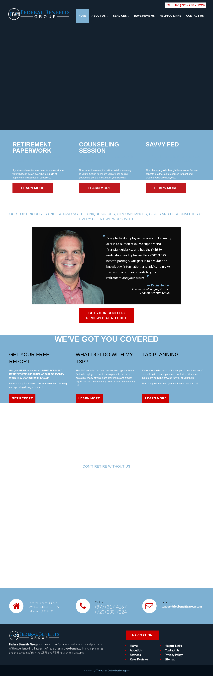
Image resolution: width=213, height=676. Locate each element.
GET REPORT (22, 398)
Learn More (89, 398)
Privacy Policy (174, 655)
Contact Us (195, 15)
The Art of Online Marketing (111, 670)
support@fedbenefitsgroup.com (182, 606)
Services (120, 15)
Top (205, 668)
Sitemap (170, 659)
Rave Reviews (144, 15)
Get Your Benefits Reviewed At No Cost (106, 315)
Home (83, 15)
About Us (99, 15)
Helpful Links (170, 15)
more (39, 188)
